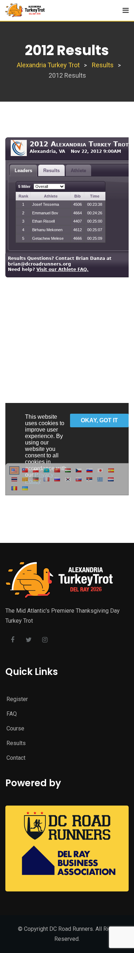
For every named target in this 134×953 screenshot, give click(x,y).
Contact (15, 757)
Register (17, 699)
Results (16, 743)
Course (15, 728)
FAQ (11, 713)
